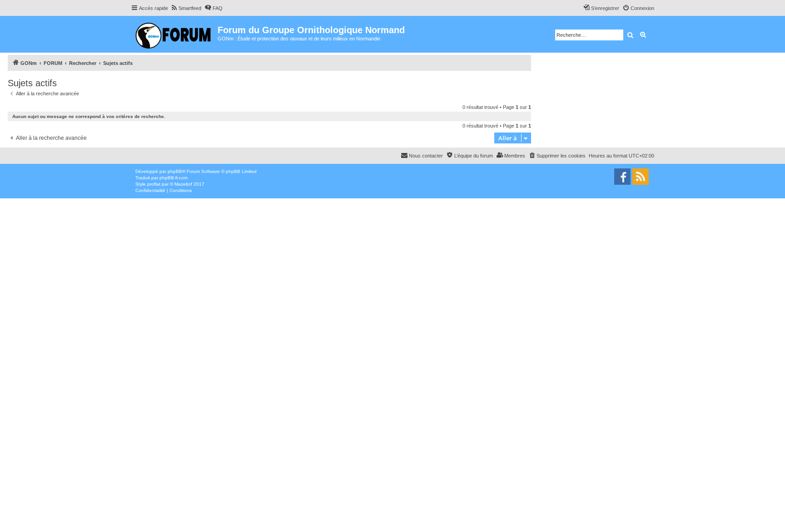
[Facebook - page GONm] (622, 176)
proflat (153, 184)
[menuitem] (185, 8)
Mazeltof (183, 184)
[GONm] (174, 34)
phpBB (175, 171)
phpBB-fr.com (173, 177)
